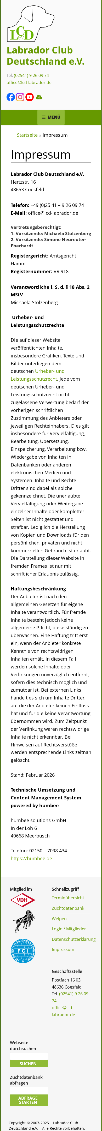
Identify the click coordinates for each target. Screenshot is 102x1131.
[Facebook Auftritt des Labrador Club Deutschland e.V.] (11, 100)
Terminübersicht (68, 898)
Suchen (28, 1064)
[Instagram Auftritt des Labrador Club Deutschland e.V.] (20, 100)
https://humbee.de (31, 858)
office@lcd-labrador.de (29, 82)
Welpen (59, 918)
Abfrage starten (28, 1100)
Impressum (63, 949)
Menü (54, 117)
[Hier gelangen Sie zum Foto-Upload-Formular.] (39, 100)
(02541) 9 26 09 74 (31, 75)
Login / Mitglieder (69, 929)
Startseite (27, 135)
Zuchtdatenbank (68, 908)
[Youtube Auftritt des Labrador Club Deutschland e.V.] (29, 100)
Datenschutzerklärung (74, 939)
